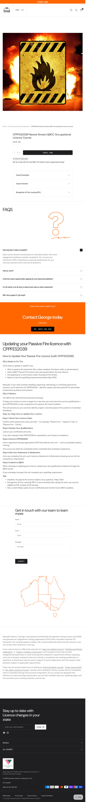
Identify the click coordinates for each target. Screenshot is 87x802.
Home (4, 126)
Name (17, 519)
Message (18, 542)
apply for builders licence (52, 649)
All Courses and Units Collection (18, 126)
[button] (19, 10)
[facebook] (4, 732)
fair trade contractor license (17, 670)
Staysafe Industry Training (17, 798)
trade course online (73, 667)
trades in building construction (29, 652)
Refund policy (6, 795)
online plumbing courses (53, 667)
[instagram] (8, 732)
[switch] (71, 9)
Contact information (47, 795)
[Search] (76, 10)
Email (17, 531)
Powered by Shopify (34, 798)
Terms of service (32, 795)
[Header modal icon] (22, 10)
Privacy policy (19, 795)
